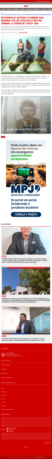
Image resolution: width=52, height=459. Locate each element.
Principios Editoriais (5, 364)
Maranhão (15, 9)
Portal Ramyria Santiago (7, 409)
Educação (3, 405)
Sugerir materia (12, 428)
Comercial (10, 431)
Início (3, 9)
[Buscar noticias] (50, 3)
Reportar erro (11, 429)
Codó (9, 9)
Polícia (44, 9)
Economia (36, 9)
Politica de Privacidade (6, 377)
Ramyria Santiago (23, 32)
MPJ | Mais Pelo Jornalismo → (43, 1)
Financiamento (4, 373)
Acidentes (3, 395)
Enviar (47, 442)
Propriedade (4, 369)
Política (29, 9)
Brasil (23, 9)
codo (4, 256)
